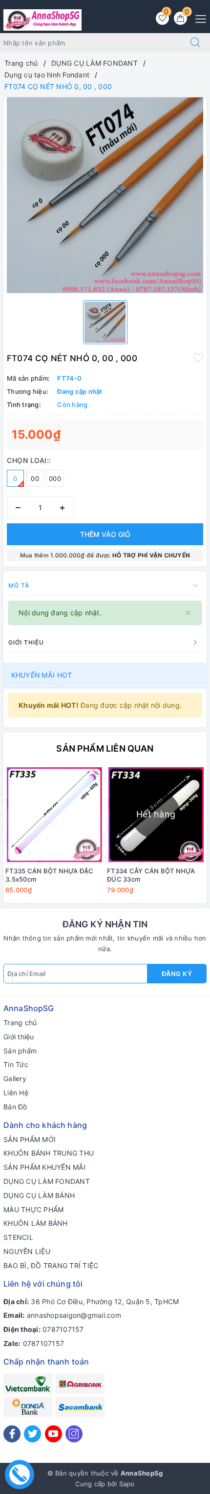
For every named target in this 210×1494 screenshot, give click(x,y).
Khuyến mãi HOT (41, 675)
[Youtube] (53, 1433)
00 (35, 478)
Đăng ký (177, 974)
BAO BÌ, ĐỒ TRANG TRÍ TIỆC (50, 1265)
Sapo (127, 1484)
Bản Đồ (15, 1107)
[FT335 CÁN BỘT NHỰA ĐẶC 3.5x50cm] (54, 814)
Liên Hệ (15, 1092)
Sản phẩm (20, 1051)
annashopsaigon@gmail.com (74, 1315)
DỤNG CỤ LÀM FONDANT (46, 1181)
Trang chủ (20, 1022)
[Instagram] (74, 1433)
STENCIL (18, 1237)
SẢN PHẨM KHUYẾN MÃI (44, 1167)
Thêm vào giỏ (105, 534)
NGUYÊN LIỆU (26, 1251)
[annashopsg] (42, 19)
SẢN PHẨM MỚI (29, 1139)
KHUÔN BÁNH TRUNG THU (48, 1153)
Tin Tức (15, 1064)
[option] (105, 195)
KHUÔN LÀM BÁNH (35, 1223)
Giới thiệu (18, 1037)
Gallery (14, 1078)
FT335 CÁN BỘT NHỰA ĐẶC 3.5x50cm (49, 875)
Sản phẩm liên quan (104, 748)
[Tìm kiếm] (195, 43)
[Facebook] (12, 1433)
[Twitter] (32, 1433)
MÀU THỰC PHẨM (33, 1209)
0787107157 (63, 1329)
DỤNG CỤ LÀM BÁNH (39, 1195)
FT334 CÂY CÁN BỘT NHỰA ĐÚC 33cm (151, 875)
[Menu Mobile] (198, 17)
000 (55, 478)
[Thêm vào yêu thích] (198, 357)
